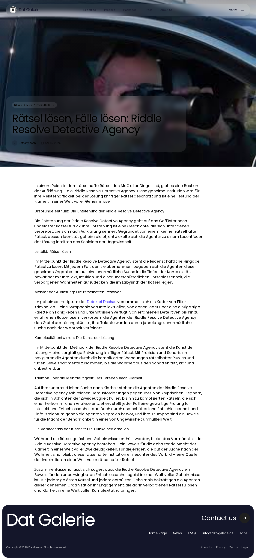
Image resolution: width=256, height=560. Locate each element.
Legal (245, 547)
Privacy (221, 547)
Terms (233, 547)
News (177, 533)
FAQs (192, 533)
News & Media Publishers (34, 105)
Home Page (157, 533)
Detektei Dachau (101, 301)
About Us (207, 547)
